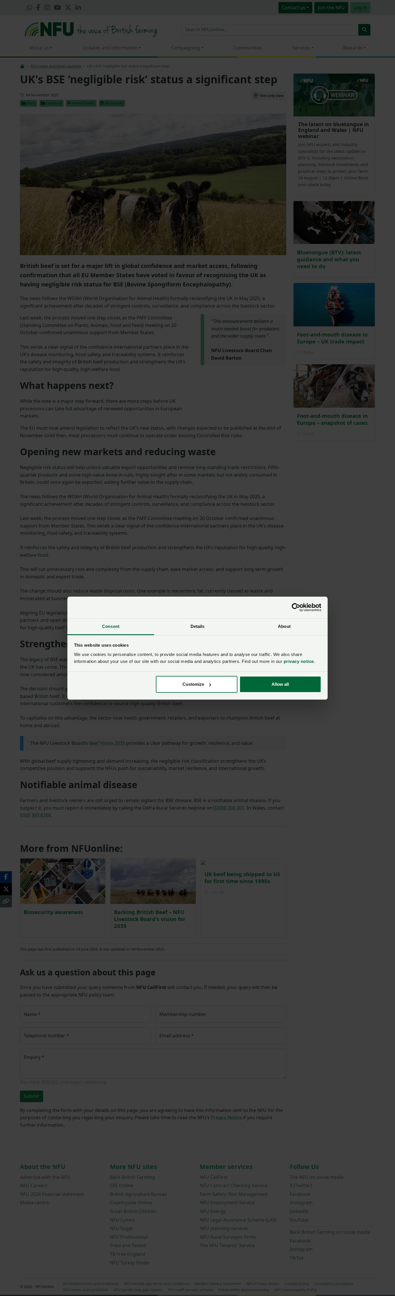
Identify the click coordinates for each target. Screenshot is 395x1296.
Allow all (280, 684)
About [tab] (284, 626)
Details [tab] (198, 626)
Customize (193, 684)
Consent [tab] (110, 626)
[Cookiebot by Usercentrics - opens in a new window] (296, 607)
